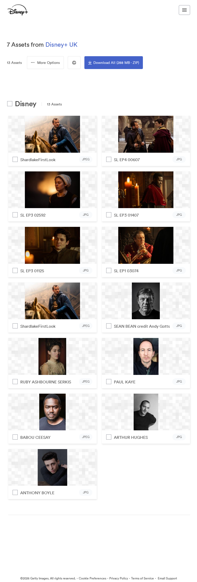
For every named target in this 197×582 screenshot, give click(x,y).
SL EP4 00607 (127, 159)
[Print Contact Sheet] (74, 62)
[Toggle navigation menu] (184, 10)
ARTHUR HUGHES (131, 437)
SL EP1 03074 (126, 270)
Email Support (167, 578)
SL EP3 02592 (32, 215)
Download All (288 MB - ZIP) (116, 62)
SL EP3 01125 (32, 270)
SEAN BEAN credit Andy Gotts (142, 326)
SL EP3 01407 (126, 215)
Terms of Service (142, 578)
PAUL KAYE (124, 381)
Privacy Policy (118, 578)
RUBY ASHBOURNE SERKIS (45, 381)
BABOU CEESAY (35, 437)
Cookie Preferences (92, 578)
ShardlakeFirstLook (37, 159)
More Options (48, 62)
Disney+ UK (61, 44)
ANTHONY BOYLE (37, 492)
